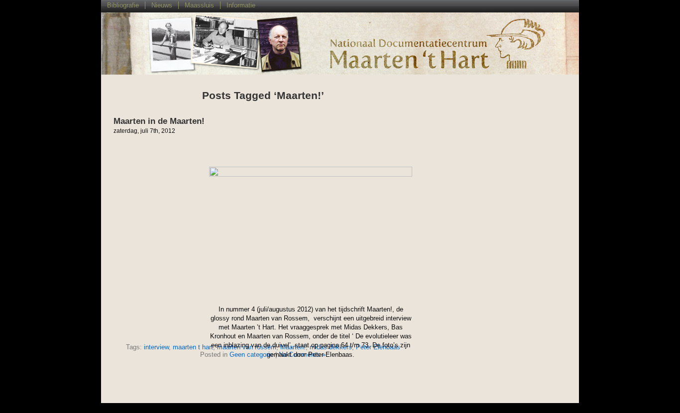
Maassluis (199, 5)
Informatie (241, 5)
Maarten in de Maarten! (159, 121)
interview (156, 347)
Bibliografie (123, 5)
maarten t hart (193, 347)
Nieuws (161, 5)
